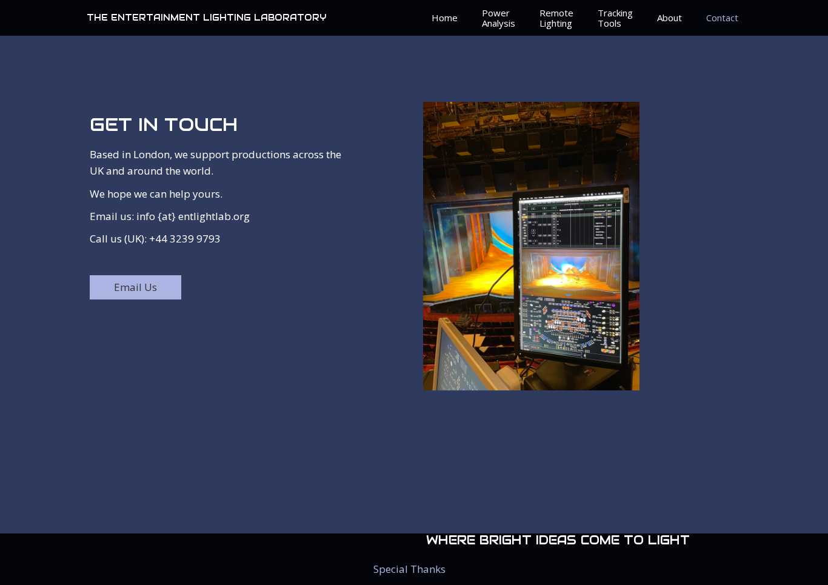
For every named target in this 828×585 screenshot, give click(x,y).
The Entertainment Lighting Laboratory (206, 18)
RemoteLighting (556, 18)
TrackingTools (615, 18)
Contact (722, 18)
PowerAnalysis (498, 18)
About (669, 18)
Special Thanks (409, 569)
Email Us (135, 287)
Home (445, 18)
